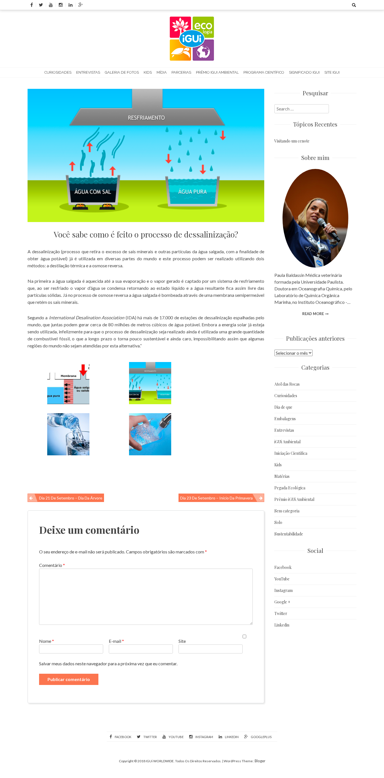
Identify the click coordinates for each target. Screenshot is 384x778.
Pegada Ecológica (289, 487)
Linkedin (281, 625)
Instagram (283, 590)
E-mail (116, 641)
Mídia (162, 72)
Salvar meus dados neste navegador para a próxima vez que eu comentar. (108, 663)
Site (182, 641)
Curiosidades (57, 72)
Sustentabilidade (288, 534)
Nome (46, 641)
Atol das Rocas (287, 384)
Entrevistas (88, 72)
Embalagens (285, 418)
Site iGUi (332, 72)
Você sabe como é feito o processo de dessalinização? (146, 234)
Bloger (260, 761)
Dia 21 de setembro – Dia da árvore (70, 498)
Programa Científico (263, 72)
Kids (148, 72)
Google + (282, 602)
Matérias (282, 476)
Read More (313, 313)
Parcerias (181, 72)
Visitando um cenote (292, 141)
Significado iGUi (304, 72)
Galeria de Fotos (122, 72)
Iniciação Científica (290, 453)
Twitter (280, 613)
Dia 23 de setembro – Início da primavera (216, 498)
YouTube (282, 579)
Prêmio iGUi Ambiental (217, 72)
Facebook (283, 567)
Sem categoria (286, 511)
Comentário (52, 565)
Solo (278, 522)
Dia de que (283, 407)
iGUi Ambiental (287, 441)
